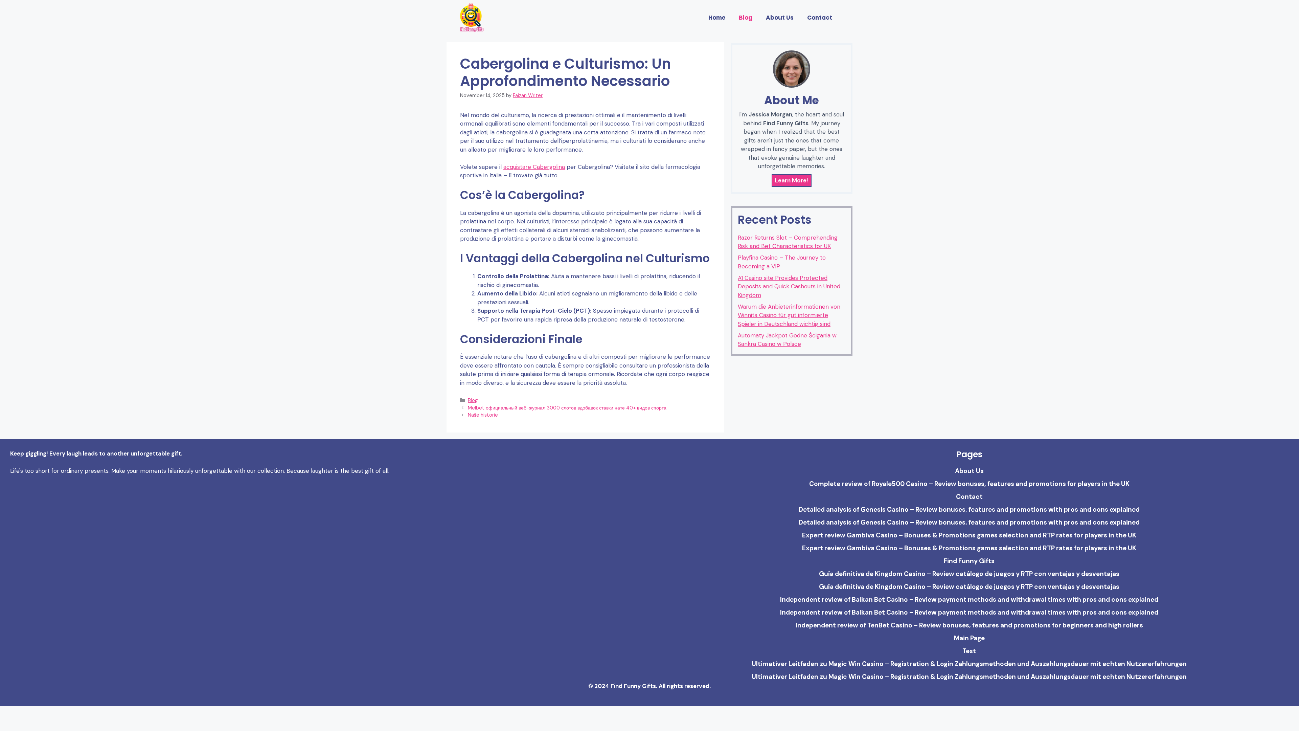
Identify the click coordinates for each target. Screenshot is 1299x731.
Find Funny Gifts (969, 561)
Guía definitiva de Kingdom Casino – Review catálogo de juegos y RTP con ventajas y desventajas (969, 574)
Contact (819, 18)
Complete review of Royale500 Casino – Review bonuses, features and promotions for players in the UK (969, 484)
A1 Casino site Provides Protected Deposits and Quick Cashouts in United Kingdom (789, 286)
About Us (780, 18)
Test (969, 651)
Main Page (969, 638)
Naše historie (483, 415)
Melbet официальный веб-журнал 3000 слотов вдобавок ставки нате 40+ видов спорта (567, 408)
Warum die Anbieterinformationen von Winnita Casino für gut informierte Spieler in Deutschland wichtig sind (789, 315)
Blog (745, 18)
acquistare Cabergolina (534, 167)
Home (716, 18)
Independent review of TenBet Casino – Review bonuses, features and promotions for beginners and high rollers (969, 625)
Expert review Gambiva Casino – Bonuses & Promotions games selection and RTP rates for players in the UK (969, 535)
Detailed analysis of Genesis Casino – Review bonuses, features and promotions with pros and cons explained (969, 509)
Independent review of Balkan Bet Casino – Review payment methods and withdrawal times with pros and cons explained (969, 599)
